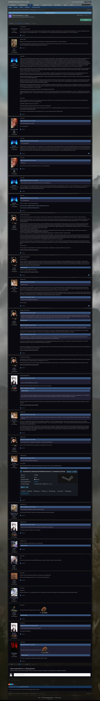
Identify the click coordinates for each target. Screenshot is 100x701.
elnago (14, 613)
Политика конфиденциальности (48, 697)
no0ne (14, 580)
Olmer (14, 565)
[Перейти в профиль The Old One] (10, 16)
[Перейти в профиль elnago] (14, 608)
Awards (71, 5)
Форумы (10, 7)
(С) (20, 497)
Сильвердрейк (14, 597)
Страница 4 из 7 (34, 23)
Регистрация (88, 1)
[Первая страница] (9, 23)
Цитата (23, 35)
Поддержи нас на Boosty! (47, 5)
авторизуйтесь (45, 670)
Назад (12, 23)
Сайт (30, 5)
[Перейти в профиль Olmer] (14, 560)
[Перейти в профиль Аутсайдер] (14, 647)
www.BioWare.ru (13, 5)
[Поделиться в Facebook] (13, 684)
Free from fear (14, 129)
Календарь (16, 7)
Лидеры (65, 5)
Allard (14, 226)
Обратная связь (58, 697)
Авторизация (80, 15)
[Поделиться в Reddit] (9, 684)
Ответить (86, 19)
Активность (36, 5)
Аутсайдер (14, 653)
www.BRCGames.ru (22, 5)
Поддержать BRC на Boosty (50, 12)
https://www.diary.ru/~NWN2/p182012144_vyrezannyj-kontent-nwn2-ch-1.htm (34, 205)
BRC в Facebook (58, 5)
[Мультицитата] (20, 35)
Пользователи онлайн (36, 7)
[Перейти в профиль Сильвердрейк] (14, 592)
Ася (14, 49)
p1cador (14, 287)
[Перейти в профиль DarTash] (14, 59)
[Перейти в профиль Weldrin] (14, 380)
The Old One (14, 29)
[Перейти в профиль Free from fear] (14, 123)
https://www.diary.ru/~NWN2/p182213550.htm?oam (29, 207)
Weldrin (14, 385)
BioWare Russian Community (18, 2)
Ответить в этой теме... (20, 674)
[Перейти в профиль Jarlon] (14, 544)
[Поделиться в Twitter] (11, 684)
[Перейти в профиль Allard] (14, 220)
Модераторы (27, 7)
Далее (27, 23)
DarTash (14, 64)
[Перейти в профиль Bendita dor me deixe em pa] (14, 508)
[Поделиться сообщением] (90, 26)
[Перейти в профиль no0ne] (14, 576)
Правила (21, 7)
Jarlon (14, 548)
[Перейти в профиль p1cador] (14, 282)
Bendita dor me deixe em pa (14, 514)
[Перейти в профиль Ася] (14, 43)
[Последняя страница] (29, 23)
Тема (39, 697)
